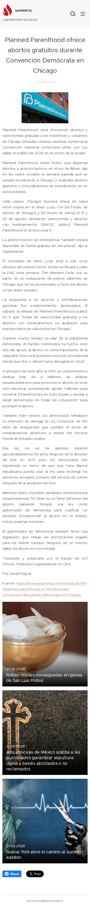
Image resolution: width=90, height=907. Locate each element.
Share (14, 874)
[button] (72, 14)
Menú (83, 13)
